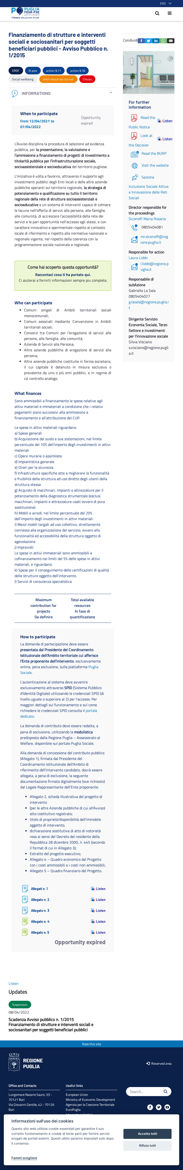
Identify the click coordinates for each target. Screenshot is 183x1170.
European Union (77, 1094)
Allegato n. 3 (40, 911)
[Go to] (24, 13)
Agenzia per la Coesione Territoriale (90, 1104)
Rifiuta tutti (147, 1145)
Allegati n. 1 (39, 889)
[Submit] (165, 1091)
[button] (165, 3)
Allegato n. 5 (40, 932)
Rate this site (91, 1043)
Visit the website (155, 165)
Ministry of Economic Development (90, 1099)
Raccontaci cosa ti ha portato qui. (63, 274)
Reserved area (161, 1063)
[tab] (63, 93)
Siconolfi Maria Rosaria (147, 219)
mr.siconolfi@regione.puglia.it (154, 239)
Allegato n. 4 (40, 921)
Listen (101, 889)
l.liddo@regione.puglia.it (154, 266)
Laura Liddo (138, 258)
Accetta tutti (147, 1134)
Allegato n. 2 (40, 900)
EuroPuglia (73, 1109)
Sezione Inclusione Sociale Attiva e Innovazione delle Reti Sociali (148, 187)
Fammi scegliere (24, 1158)
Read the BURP (154, 153)
